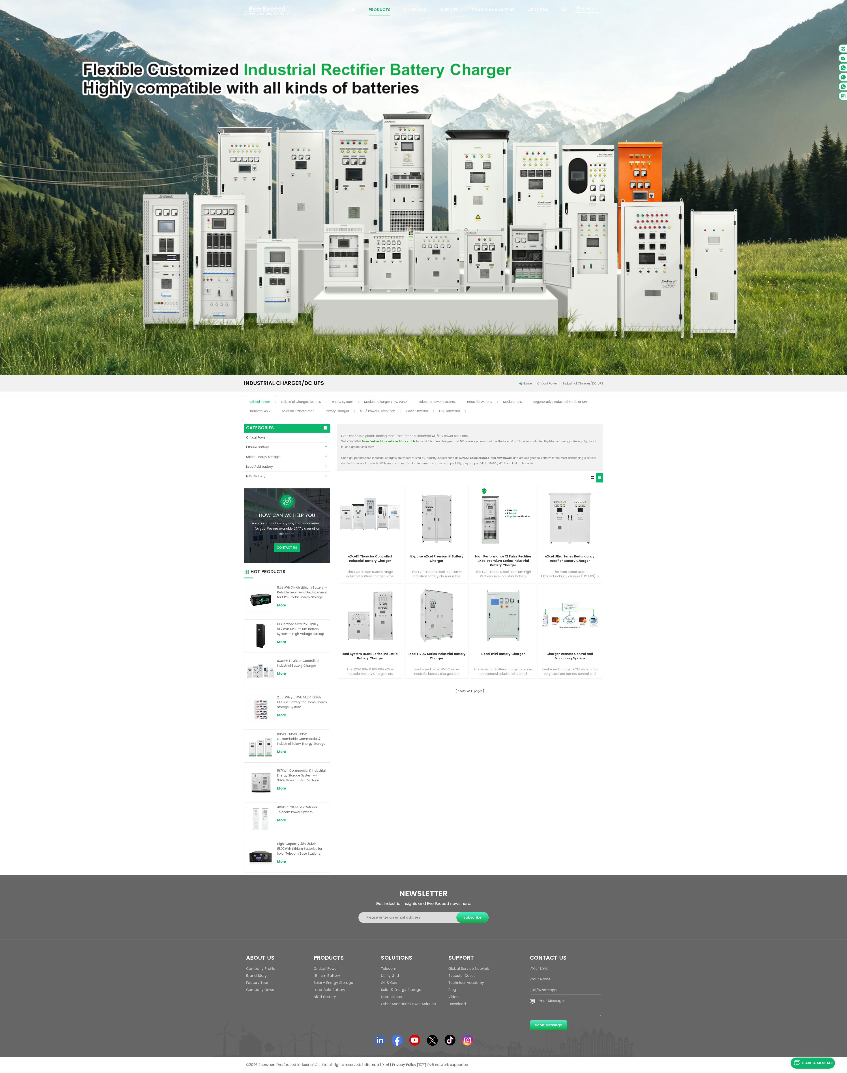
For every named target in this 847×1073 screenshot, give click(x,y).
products (379, 10)
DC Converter (449, 411)
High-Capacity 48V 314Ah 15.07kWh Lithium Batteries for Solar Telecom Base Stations (299, 849)
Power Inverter (417, 411)
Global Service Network (468, 968)
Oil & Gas (389, 982)
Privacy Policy (404, 1065)
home (349, 10)
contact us (287, 547)
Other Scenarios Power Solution (408, 1004)
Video (453, 996)
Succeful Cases (461, 975)
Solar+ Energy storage (263, 457)
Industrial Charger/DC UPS (301, 402)
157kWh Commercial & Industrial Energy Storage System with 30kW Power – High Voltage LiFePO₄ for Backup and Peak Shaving (301, 775)
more (281, 605)
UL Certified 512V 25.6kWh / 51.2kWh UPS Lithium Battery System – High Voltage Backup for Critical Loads (300, 629)
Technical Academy (493, 10)
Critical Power (259, 402)
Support (448, 10)
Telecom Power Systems (436, 402)
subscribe (472, 917)
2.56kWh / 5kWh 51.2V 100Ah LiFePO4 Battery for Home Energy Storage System (302, 702)
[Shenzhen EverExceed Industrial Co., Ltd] (266, 10)
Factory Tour (257, 982)
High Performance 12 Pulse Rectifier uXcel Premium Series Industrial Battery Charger (503, 561)
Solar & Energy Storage (401, 989)
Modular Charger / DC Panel (385, 402)
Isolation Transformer (297, 411)
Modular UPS (512, 402)
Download (457, 1004)
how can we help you (287, 515)
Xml (385, 1065)
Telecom (388, 968)
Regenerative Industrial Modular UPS (560, 402)
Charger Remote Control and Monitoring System (570, 656)
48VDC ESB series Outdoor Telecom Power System (297, 810)
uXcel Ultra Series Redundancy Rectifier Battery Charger (569, 558)
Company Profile (260, 968)
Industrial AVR (259, 411)
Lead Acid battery (259, 466)
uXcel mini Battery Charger (503, 654)
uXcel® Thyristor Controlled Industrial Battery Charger (370, 558)
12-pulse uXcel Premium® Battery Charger (436, 558)
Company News (260, 989)
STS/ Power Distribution (377, 411)
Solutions (415, 10)
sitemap (371, 1065)
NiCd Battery (255, 476)
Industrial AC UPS (479, 402)
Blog (452, 989)
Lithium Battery (257, 447)
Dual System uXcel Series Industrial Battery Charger (370, 656)
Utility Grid (390, 975)
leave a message (818, 1063)
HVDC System (342, 402)
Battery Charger (337, 411)
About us (538, 10)
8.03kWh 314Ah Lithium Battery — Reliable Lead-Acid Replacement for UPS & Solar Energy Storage (302, 592)
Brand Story (256, 975)
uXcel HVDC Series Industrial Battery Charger (436, 656)
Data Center (392, 996)
